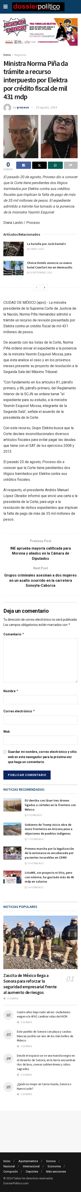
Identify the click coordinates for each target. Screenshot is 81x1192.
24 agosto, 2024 (46, 107)
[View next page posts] (44, 287)
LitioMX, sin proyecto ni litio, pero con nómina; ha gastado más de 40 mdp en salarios (49, 877)
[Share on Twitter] (39, 165)
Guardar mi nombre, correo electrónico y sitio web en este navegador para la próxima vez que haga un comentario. (42, 757)
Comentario (13, 634)
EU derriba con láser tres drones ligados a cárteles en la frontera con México (50, 804)
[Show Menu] (5, 7)
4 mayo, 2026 (36, 249)
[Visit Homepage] (38, 6)
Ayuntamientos (28, 1161)
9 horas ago (34, 815)
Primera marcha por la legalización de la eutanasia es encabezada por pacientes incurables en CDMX (49, 853)
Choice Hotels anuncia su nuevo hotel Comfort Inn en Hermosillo (49, 265)
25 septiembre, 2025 (40, 272)
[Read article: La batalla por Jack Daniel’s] (13, 249)
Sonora (51, 1161)
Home (7, 55)
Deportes (32, 1171)
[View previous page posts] (36, 287)
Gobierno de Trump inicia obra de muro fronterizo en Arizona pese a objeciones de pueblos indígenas (48, 829)
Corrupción (10, 1171)
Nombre (10, 691)
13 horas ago (35, 863)
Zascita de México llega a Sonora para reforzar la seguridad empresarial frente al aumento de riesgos (30, 983)
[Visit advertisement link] (40, 35)
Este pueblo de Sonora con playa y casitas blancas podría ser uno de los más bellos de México (45, 1035)
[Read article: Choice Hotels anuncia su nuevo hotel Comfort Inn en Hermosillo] (13, 268)
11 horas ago (35, 839)
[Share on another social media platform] (71, 165)
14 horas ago (35, 887)
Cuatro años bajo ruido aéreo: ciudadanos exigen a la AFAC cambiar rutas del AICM (43, 1014)
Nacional (9, 1166)
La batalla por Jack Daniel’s (46, 244)
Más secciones (56, 1171)
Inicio (6, 1161)
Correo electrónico (19, 711)
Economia (54, 1166)
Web (6, 731)
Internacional (31, 1166)
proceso (23, 107)
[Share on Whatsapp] (55, 165)
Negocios (20, 55)
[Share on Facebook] (23, 165)
